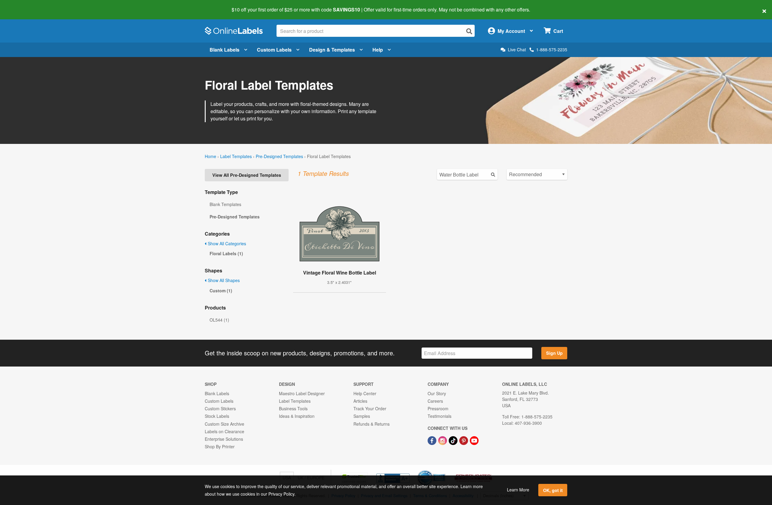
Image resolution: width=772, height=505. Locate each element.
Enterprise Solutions (224, 439)
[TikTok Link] (454, 440)
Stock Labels (217, 416)
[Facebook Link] (433, 440)
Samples (361, 416)
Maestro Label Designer (302, 393)
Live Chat (517, 49)
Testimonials (439, 416)
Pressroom (438, 408)
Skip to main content (21, 5)
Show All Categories (226, 243)
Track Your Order (369, 408)
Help (377, 49)
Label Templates (236, 156)
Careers (435, 401)
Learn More (518, 490)
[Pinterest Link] (464, 440)
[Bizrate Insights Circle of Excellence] (443, 470)
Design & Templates (332, 49)
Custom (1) (221, 290)
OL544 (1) (219, 320)
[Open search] (469, 31)
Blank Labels (224, 49)
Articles (360, 401)
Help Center (364, 393)
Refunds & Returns (371, 424)
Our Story (437, 393)
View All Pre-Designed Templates (246, 175)
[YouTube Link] (474, 440)
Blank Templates (225, 204)
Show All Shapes (223, 280)
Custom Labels (274, 49)
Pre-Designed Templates (279, 156)
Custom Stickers (220, 408)
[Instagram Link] (443, 440)
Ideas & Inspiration (297, 416)
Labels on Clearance (224, 431)
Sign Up (554, 353)
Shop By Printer (220, 446)
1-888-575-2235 (551, 49)
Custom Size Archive (224, 424)
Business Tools (293, 408)
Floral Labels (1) (226, 253)
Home (210, 156)
